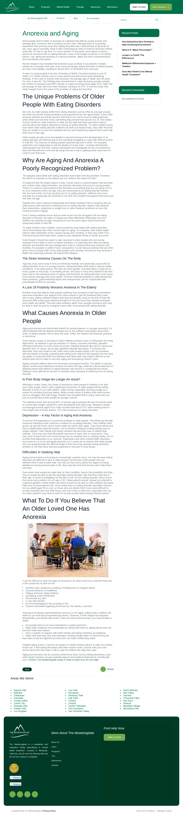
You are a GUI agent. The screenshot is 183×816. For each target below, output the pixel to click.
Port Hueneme (75, 708)
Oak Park (73, 698)
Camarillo (18, 698)
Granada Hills (20, 706)
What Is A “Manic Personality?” (137, 50)
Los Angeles (20, 711)
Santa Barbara (130, 690)
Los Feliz (73, 690)
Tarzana (127, 695)
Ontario (72, 700)
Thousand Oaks (131, 698)
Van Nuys (128, 700)
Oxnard (72, 703)
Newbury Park (75, 695)
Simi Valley (128, 692)
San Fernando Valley (78, 711)
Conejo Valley (21, 700)
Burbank (18, 692)
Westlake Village (131, 706)
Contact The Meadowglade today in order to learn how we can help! (63, 659)
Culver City (19, 703)
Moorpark (73, 692)
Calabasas (19, 695)
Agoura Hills (20, 690)
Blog (76, 18)
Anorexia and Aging (50, 33)
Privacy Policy (49, 811)
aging (27, 669)
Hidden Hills (20, 708)
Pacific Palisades (77, 706)
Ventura (127, 703)
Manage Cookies (164, 811)
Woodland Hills (131, 708)
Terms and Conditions (145, 811)
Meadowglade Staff (38, 18)
